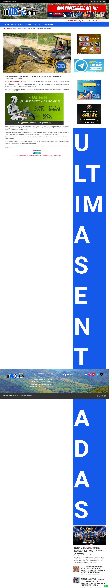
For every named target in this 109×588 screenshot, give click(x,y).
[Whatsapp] (38, 153)
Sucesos (28, 24)
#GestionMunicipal (30, 155)
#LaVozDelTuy (38, 155)
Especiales (47, 24)
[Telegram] (40, 153)
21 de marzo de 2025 (10, 78)
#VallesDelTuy (52, 155)
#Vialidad (58, 155)
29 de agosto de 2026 (79, 555)
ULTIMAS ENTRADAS (89, 326)
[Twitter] (36, 153)
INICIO (7, 24)
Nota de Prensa (90, 555)
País (12, 24)
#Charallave (22, 155)
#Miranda (45, 155)
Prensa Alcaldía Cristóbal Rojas (13, 81)
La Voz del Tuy (16, 395)
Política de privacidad (26, 395)
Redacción (19, 78)
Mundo (20, 24)
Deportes (37, 24)
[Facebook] (34, 153)
